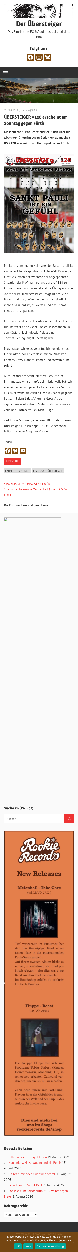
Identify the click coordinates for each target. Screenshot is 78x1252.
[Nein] (73, 1242)
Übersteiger (55, 470)
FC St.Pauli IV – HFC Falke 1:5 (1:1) (29, 484)
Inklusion (39, 470)
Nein (28, 1246)
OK (18, 1246)
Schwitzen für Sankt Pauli (26, 1185)
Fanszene (12, 461)
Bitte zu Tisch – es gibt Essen (28, 1157)
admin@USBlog (32, 110)
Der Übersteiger (39, 24)
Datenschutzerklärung (50, 1246)
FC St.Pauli (24, 470)
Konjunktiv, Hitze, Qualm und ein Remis (35, 1162)
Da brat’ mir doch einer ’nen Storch (32, 1174)
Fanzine (10, 470)
